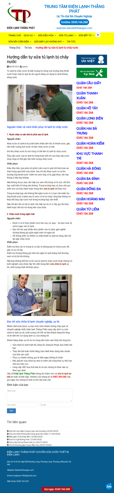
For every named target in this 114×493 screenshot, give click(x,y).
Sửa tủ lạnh (66, 35)
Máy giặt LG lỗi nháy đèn (19, 437)
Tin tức (71, 41)
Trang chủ (14, 35)
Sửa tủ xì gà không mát (19, 439)
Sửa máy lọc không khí (47, 41)
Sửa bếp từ (85, 35)
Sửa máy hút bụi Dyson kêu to (22, 442)
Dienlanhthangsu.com (24, 470)
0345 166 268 (84, 102)
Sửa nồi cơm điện (18, 41)
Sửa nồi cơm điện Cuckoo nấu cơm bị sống (27, 431)
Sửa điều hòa (46, 35)
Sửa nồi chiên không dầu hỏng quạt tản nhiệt (28, 434)
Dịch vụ (28, 35)
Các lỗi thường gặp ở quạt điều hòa (24, 445)
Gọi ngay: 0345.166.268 (57, 489)
